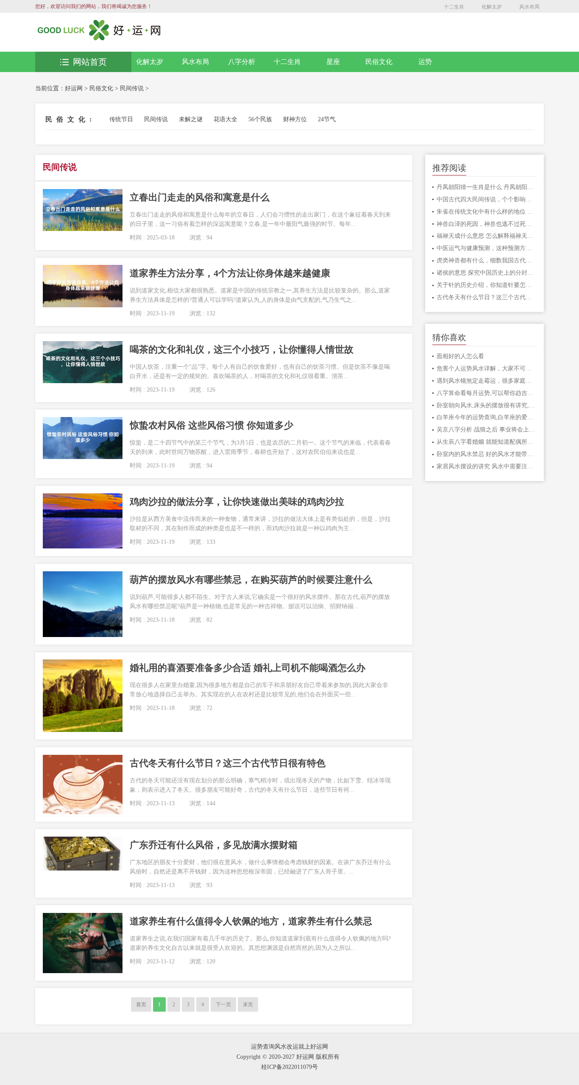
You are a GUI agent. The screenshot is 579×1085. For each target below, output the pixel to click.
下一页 (223, 1004)
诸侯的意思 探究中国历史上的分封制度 (487, 273)
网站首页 (90, 62)
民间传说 (132, 88)
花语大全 (225, 119)
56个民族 (260, 119)
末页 (248, 1004)
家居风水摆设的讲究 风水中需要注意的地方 (487, 466)
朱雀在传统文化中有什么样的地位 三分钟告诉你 (487, 212)
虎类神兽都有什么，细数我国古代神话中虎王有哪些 (487, 260)
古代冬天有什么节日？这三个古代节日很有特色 (487, 297)
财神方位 (295, 119)
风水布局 (529, 7)
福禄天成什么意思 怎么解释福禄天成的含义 (487, 236)
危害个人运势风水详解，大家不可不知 (487, 368)
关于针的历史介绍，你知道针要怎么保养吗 (487, 285)
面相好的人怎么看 (460, 356)
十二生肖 (454, 7)
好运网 (74, 88)
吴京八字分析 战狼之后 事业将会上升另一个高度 (487, 429)
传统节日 (121, 119)
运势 (425, 61)
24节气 (327, 119)
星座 (333, 61)
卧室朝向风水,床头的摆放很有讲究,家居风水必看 (487, 405)
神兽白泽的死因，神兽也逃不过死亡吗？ (487, 224)
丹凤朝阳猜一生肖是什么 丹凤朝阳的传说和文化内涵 (487, 187)
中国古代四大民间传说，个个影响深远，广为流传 (487, 199)
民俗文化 (378, 61)
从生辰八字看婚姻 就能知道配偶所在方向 (487, 442)
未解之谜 (191, 119)
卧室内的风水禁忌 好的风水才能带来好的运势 (487, 454)
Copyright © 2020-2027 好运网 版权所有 (288, 1057)
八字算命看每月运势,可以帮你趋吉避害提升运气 (487, 393)
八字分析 (241, 61)
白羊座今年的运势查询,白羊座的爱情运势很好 (487, 417)
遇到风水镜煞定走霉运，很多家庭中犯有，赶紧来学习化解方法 (487, 381)
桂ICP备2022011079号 (289, 1067)
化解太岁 (492, 7)
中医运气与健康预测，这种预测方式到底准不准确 (487, 248)
